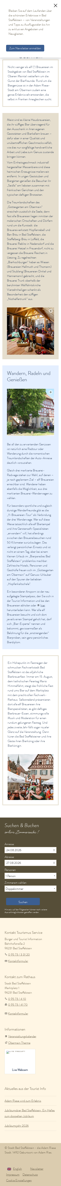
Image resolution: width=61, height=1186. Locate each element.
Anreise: (10, 844)
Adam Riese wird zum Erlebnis (23, 1101)
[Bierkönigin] (30, 777)
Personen (10, 870)
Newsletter (36, 1169)
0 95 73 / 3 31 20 (19, 955)
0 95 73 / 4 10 (17, 999)
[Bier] (30, 412)
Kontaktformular (18, 961)
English (17, 1169)
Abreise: (10, 857)
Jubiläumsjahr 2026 (17, 1126)
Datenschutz (30, 1175)
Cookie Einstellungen (19, 1180)
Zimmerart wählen (15, 883)
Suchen (22, 902)
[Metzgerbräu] (30, 331)
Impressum (12, 1175)
